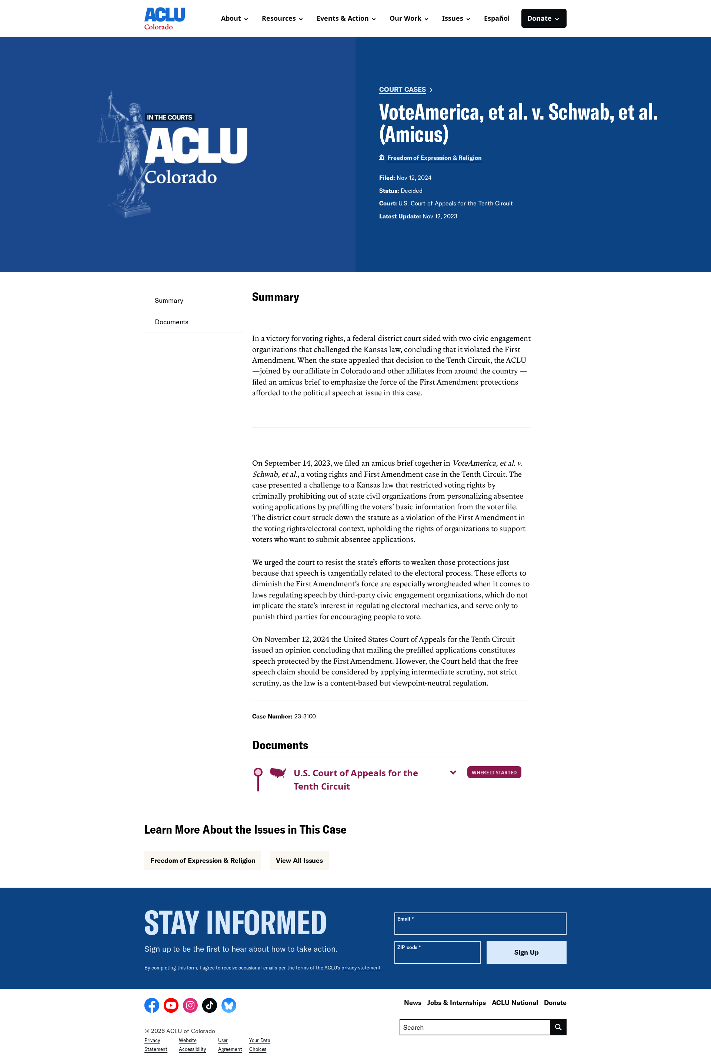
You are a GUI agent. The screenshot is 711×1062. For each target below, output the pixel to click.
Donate (555, 1002)
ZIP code (409, 947)
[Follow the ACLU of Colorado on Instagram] (190, 1006)
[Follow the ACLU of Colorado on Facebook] (151, 1006)
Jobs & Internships (456, 1002)
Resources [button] (279, 18)
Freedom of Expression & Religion (434, 157)
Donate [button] (539, 18)
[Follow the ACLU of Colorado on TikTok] (209, 1006)
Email (405, 918)
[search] (559, 1027)
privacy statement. (361, 968)
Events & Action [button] (343, 18)
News (412, 1002)
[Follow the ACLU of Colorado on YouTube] (171, 1006)
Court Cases (402, 89)
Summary (169, 300)
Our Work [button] (405, 18)
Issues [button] (452, 18)
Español (497, 18)
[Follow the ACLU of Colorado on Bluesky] (228, 1006)
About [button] (231, 18)
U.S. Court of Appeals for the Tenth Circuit (356, 779)
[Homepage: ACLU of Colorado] (170, 18)
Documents (171, 322)
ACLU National (515, 1002)
